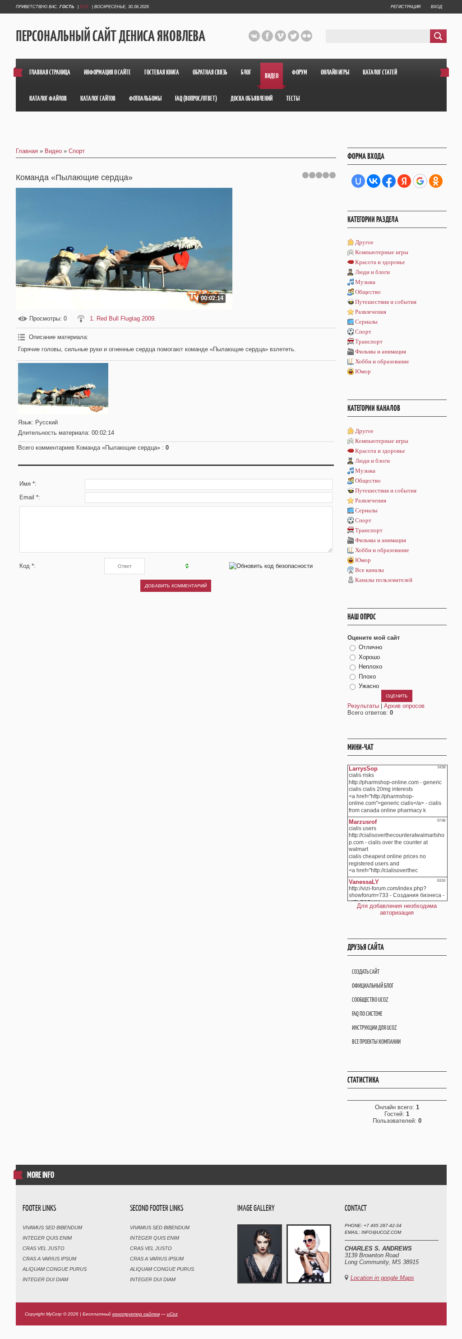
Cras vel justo (44, 1248)
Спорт (77, 151)
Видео (53, 151)
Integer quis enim (47, 1238)
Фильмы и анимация (380, 351)
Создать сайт (365, 972)
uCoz (172, 1313)
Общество (368, 291)
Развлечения (370, 311)
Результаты (363, 705)
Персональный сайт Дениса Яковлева (110, 36)
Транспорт (369, 341)
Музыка (365, 282)
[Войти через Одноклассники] (436, 181)
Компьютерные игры (381, 252)
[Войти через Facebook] (389, 181)
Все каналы (369, 570)
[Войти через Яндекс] (404, 181)
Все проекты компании (376, 1042)
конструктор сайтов (136, 1313)
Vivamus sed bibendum (52, 1227)
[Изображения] (63, 388)
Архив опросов (404, 705)
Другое (364, 242)
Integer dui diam (45, 1279)
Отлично (370, 647)
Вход (436, 7)
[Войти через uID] (358, 181)
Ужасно (369, 686)
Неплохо (370, 666)
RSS (84, 7)
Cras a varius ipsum (49, 1258)
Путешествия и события (385, 301)
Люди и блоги (372, 272)
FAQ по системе (367, 1014)
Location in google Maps (382, 1277)
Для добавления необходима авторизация (397, 909)
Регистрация (405, 7)
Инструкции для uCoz (374, 1028)
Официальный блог (372, 986)
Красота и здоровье (380, 262)
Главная (27, 151)
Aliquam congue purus (55, 1269)
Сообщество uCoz (370, 1000)
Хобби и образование (382, 361)
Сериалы (366, 321)
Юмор (363, 371)
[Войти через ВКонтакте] (373, 181)
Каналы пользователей (383, 580)
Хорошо (369, 657)
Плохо (367, 676)
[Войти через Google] (420, 181)
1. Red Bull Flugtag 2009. (123, 318)
